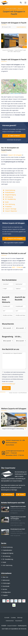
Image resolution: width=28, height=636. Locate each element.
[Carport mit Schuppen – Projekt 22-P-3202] (14, 426)
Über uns (5, 577)
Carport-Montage (10, 209)
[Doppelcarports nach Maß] (5, 509)
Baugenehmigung (10, 195)
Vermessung (9, 197)
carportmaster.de (21, 27)
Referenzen (8, 494)
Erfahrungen (6, 583)
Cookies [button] (13, 617)
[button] (25, 2)
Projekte (5, 595)
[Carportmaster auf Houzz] (14, 605)
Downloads (5, 586)
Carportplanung (10, 190)
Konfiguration (6, 592)
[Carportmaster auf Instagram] (20, 600)
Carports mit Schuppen (15, 238)
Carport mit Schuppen (15, 155)
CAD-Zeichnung (10, 204)
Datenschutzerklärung (8, 384)
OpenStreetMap (17, 93)
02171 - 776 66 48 (17, 267)
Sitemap (19, 617)
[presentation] (2, 40)
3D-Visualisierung (10, 199)
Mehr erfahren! (15, 136)
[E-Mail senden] (3, 632)
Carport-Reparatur (11, 211)
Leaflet (11, 93)
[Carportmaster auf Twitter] (16, 600)
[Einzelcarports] (5, 532)
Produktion (8, 206)
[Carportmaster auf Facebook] (12, 600)
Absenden (6, 388)
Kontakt (6, 617)
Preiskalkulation (10, 192)
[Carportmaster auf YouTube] (8, 600)
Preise (22, 494)
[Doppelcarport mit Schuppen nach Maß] (5, 520)
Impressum (18, 621)
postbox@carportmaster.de (15, 451)
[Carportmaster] (4, 3)
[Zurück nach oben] (24, 632)
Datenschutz (10, 621)
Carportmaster (12, 626)
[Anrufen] (8, 632)
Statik (7, 202)
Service (4, 589)
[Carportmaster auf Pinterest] (24, 600)
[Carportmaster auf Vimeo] (4, 600)
